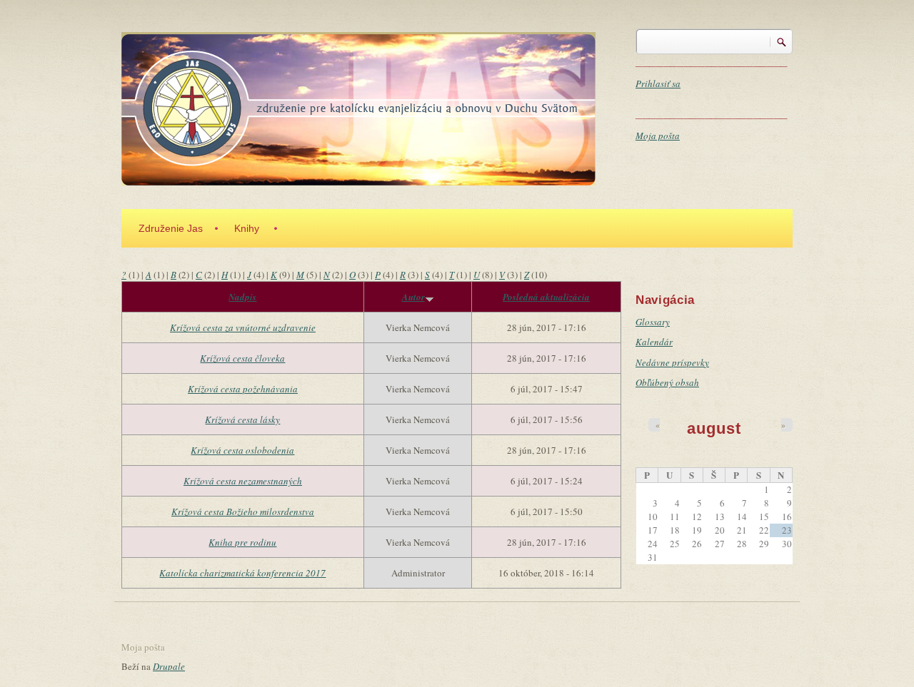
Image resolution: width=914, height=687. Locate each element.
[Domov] (358, 107)
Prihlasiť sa (658, 83)
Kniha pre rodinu (242, 542)
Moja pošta (658, 135)
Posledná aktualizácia (546, 296)
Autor (413, 296)
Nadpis (242, 296)
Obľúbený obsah (667, 382)
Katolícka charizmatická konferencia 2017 (242, 572)
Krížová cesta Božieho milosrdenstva (242, 511)
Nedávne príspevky (672, 362)
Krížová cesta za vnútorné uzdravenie (243, 327)
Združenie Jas (171, 228)
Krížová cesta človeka (242, 358)
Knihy (246, 228)
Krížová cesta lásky (242, 419)
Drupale (169, 666)
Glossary (653, 321)
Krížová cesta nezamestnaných (243, 480)
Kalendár (654, 341)
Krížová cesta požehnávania (243, 388)
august (713, 428)
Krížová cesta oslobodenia (242, 450)
